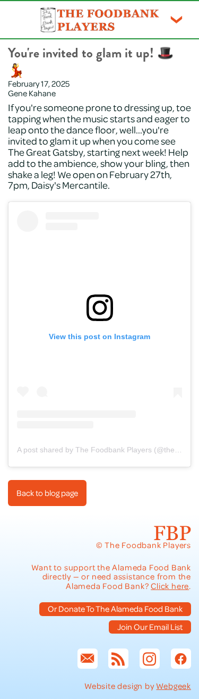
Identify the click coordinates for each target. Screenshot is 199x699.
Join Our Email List (150, 626)
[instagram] (150, 659)
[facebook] (181, 659)
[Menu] (176, 19)
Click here (170, 585)
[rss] (118, 659)
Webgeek (173, 685)
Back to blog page (47, 492)
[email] (87, 659)
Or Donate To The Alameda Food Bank (115, 608)
